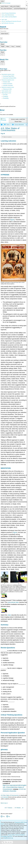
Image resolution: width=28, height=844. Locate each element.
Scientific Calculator (8, 85)
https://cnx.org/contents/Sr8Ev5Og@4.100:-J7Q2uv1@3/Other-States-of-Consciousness (15, 787)
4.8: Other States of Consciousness (10, 795)
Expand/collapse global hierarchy (2, 125)
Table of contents (7, 137)
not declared (5, 797)
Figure (12, 219)
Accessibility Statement (6, 836)
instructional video (13, 602)
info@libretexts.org (8, 838)
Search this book (4, 28)
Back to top (3, 803)
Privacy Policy (11, 834)
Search (3, 842)
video (9, 615)
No (9, 816)
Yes (4, 816)
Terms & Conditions (20, 834)
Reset (2, 44)
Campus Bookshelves (20, 124)
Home (8, 124)
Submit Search (4, 33)
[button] (5, 96)
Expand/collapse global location (26, 124)
